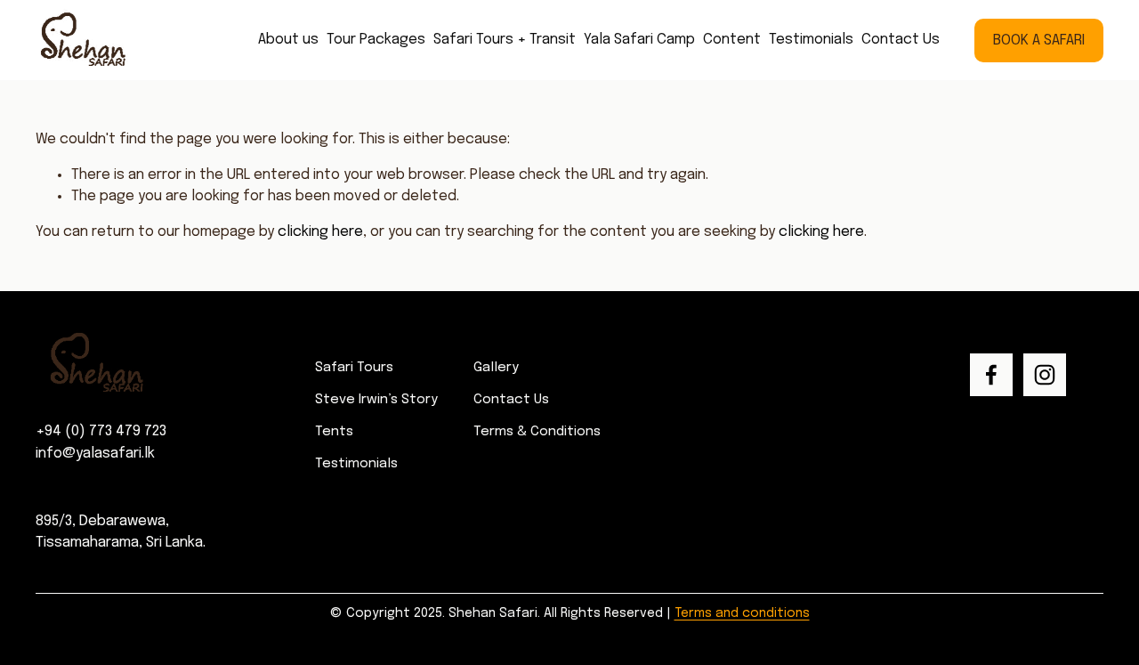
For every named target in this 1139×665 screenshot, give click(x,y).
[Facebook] (991, 374)
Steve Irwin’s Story (376, 400)
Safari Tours (354, 368)
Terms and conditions (742, 613)
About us (288, 39)
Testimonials (811, 39)
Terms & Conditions (537, 432)
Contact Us (900, 39)
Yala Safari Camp (639, 39)
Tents (334, 432)
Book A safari (1039, 40)
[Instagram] (1044, 374)
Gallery (496, 368)
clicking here (320, 231)
